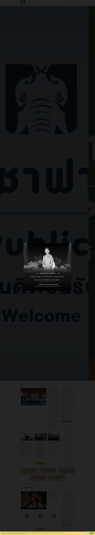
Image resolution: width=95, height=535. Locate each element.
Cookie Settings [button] (86, 533)
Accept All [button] (91, 533)
